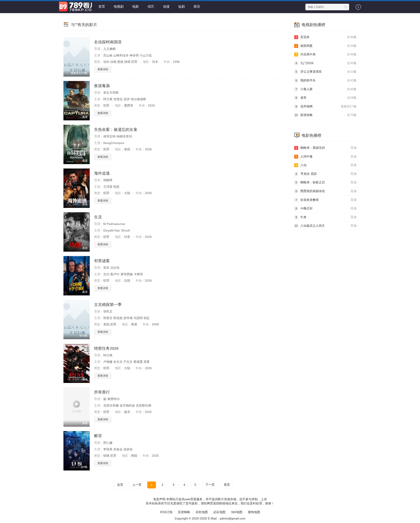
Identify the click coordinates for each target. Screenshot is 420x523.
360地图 (236, 512)
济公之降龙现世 (326, 71)
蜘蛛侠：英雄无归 (326, 147)
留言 (197, 6)
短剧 (181, 6)
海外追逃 (102, 173)
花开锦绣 (326, 106)
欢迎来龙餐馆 (326, 200)
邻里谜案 (102, 261)
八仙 (326, 165)
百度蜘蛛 (184, 512)
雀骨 (326, 97)
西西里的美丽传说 (326, 191)
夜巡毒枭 (102, 86)
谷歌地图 (202, 512)
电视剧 (119, 6)
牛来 (326, 217)
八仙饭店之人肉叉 (326, 225)
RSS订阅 (166, 512)
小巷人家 (326, 89)
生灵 (98, 217)
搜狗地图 (254, 512)
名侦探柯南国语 (108, 42)
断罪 (98, 436)
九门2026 (326, 63)
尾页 (227, 484)
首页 (101, 6)
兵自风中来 (326, 54)
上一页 (137, 484)
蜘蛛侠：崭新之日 (326, 182)
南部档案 (326, 45)
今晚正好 (326, 208)
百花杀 (326, 37)
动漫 (166, 6)
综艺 (151, 6)
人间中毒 (326, 156)
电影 (135, 6)
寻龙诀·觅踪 (326, 174)
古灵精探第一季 (108, 304)
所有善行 (102, 392)
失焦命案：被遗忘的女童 (115, 129)
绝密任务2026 (106, 348)
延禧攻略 (326, 115)
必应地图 (219, 512)
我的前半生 (326, 80)
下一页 (210, 484)
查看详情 (103, 69)
